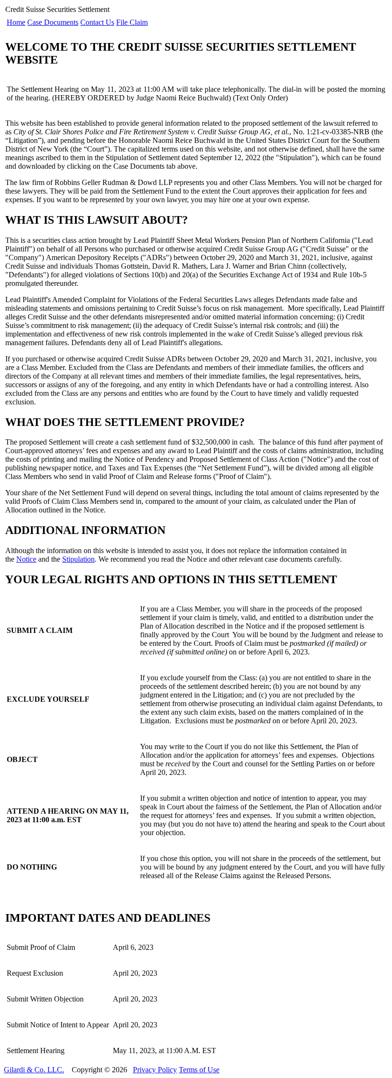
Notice (26, 559)
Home (16, 22)
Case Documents (52, 22)
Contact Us (97, 22)
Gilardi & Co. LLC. (34, 1070)
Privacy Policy (155, 1070)
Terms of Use (199, 1070)
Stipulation (78, 559)
